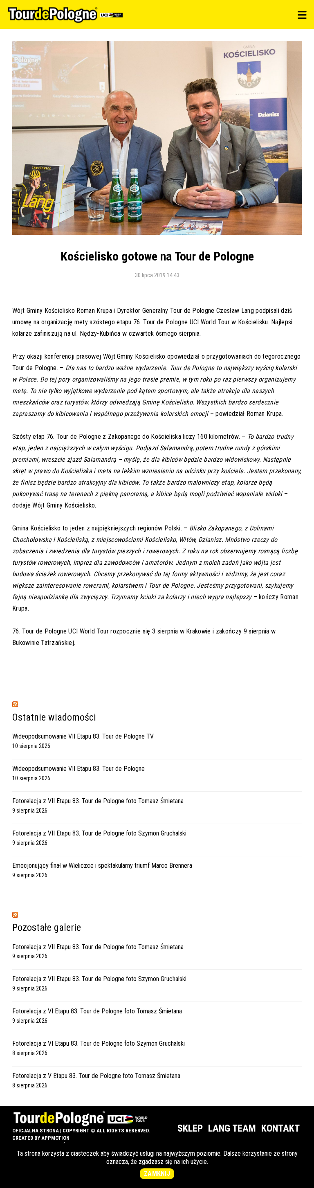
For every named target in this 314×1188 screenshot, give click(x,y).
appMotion (55, 1138)
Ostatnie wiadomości (54, 717)
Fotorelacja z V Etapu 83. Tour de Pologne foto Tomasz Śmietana (96, 1076)
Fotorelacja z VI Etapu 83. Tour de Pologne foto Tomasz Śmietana (97, 1011)
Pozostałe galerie (46, 927)
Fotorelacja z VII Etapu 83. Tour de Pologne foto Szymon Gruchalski (99, 833)
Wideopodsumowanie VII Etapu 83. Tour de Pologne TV (83, 736)
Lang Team (232, 1128)
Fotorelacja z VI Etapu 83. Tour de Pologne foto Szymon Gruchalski (98, 1043)
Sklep (190, 1128)
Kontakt (280, 1128)
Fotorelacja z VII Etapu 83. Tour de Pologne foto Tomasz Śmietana (98, 801)
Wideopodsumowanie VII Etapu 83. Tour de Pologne (78, 769)
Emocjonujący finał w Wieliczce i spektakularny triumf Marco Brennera (102, 865)
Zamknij (157, 1173)
